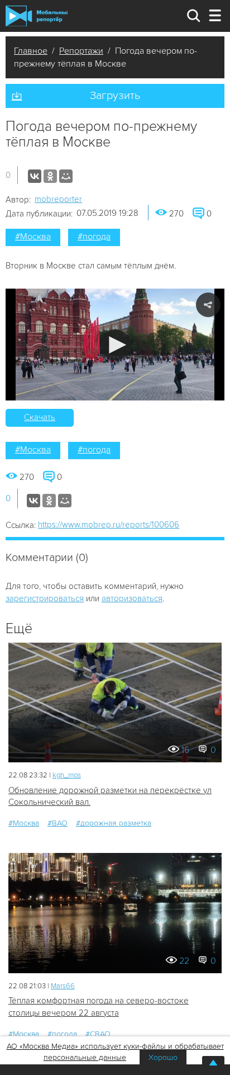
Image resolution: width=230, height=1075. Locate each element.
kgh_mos (66, 775)
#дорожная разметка (113, 823)
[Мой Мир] (66, 176)
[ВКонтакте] (34, 176)
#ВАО (57, 823)
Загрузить (115, 95)
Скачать (39, 417)
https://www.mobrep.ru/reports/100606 (108, 525)
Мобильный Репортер (37, 16)
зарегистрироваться (45, 598)
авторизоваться (132, 598)
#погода (94, 236)
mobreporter (58, 199)
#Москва (33, 236)
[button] (115, 344)
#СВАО (98, 1034)
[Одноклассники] (50, 176)
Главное (30, 50)
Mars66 (63, 986)
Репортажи (81, 50)
